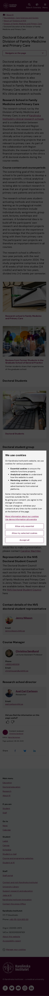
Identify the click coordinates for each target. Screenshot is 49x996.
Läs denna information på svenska (21, 519)
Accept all (24, 540)
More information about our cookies (22, 516)
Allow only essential (24, 526)
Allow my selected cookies (24, 533)
